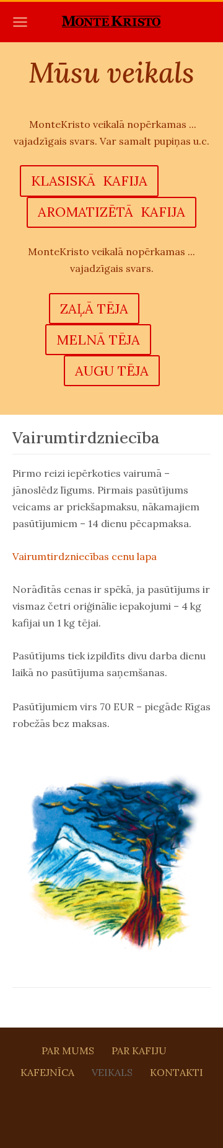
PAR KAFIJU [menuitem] (139, 1050)
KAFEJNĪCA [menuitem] (47, 1072)
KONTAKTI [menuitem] (176, 1072)
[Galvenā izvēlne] (20, 22)
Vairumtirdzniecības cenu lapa (84, 556)
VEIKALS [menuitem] (112, 1072)
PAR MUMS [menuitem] (68, 1050)
